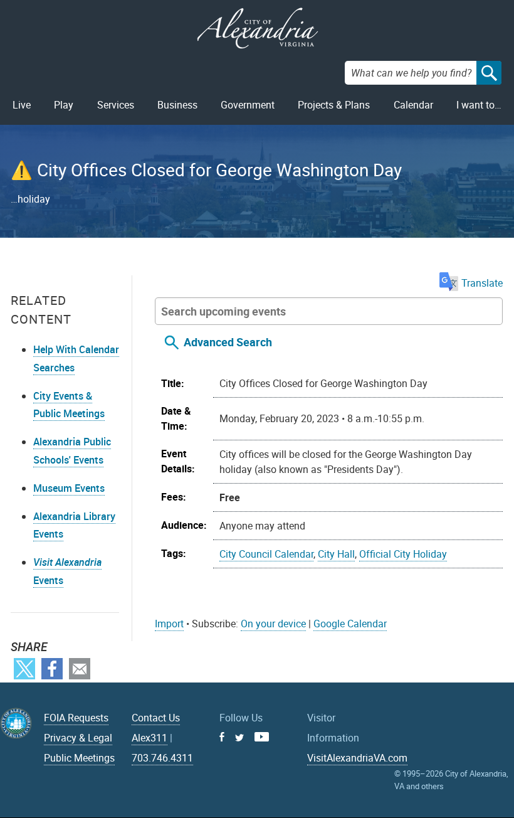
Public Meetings (79, 758)
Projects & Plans (334, 105)
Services (115, 105)
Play (63, 105)
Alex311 (149, 738)
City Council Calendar (266, 554)
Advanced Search (228, 341)
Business (177, 105)
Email (79, 668)
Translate (482, 283)
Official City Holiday (403, 554)
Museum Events (69, 488)
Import (169, 623)
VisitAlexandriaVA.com (357, 758)
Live (22, 105)
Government (248, 105)
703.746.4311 (162, 758)
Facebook (52, 668)
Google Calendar (350, 623)
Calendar (413, 105)
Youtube (261, 736)
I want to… (478, 105)
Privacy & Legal (78, 738)
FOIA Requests (76, 718)
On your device (273, 623)
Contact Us (156, 718)
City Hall (336, 554)
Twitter (24, 668)
